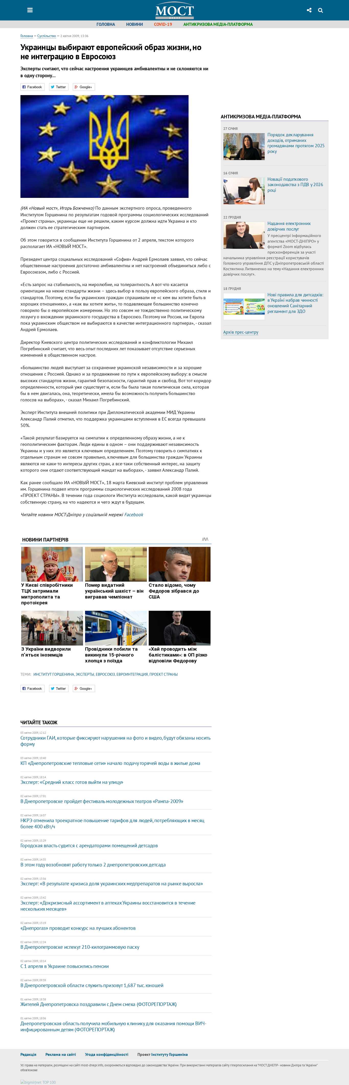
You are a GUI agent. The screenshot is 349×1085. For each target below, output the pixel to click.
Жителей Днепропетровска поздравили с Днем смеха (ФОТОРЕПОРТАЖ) (98, 1004)
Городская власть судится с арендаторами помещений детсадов (89, 845)
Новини (134, 24)
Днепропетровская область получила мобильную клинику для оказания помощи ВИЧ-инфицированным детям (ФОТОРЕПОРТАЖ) (113, 1026)
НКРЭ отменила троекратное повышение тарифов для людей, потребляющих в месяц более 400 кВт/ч (112, 823)
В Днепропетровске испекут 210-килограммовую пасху (79, 947)
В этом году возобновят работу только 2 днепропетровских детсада (93, 864)
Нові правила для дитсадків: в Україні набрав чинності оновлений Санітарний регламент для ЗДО (295, 303)
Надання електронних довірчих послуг (289, 226)
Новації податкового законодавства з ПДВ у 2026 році (295, 184)
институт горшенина (53, 674)
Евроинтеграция (132, 674)
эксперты (85, 674)
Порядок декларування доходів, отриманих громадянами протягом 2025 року (296, 143)
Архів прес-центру (240, 332)
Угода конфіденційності (106, 1054)
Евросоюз (105, 674)
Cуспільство (46, 35)
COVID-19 (163, 24)
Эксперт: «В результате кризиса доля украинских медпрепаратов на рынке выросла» (111, 883)
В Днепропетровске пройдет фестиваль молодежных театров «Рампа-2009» (101, 801)
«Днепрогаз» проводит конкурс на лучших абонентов (78, 928)
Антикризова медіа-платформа (218, 24)
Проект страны (163, 674)
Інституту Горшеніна (169, 1054)
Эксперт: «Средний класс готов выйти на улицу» (71, 782)
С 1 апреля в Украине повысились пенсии (64, 966)
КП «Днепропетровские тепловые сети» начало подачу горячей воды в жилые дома (110, 763)
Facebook (133, 514)
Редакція (28, 1054)
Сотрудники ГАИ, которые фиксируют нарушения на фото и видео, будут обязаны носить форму (115, 740)
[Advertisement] (264, 69)
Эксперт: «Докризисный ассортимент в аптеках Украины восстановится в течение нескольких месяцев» (107, 905)
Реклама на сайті (60, 1054)
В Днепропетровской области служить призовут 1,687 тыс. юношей (92, 985)
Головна (106, 24)
